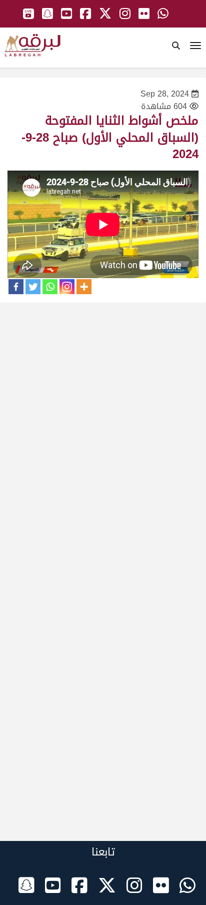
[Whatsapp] (50, 286)
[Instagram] (67, 286)
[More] (84, 286)
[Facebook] (16, 286)
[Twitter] (33, 286)
